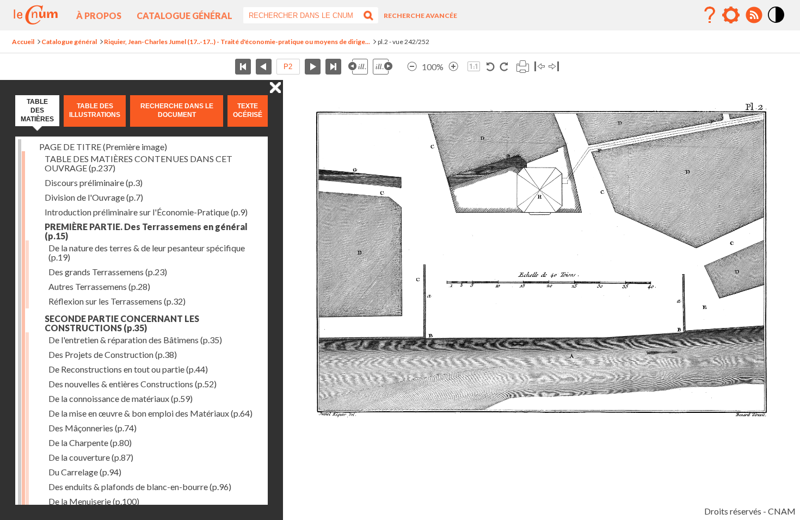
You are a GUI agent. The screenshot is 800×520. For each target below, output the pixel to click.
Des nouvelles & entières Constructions (132, 384)
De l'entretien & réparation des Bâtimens (135, 340)
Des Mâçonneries (92, 428)
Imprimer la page (522, 67)
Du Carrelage (84, 472)
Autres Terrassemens (99, 286)
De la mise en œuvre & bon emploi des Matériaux (150, 413)
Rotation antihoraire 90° (491, 67)
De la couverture (90, 457)
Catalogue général (184, 15)
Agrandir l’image (453, 67)
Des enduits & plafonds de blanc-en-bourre (139, 486)
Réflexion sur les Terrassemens (117, 301)
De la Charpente (90, 442)
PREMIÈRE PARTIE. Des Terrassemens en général (146, 231)
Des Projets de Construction (112, 354)
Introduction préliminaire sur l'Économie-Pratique (146, 212)
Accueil (23, 42)
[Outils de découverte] (731, 15)
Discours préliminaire (94, 182)
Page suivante (313, 67)
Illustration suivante (382, 67)
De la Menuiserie (93, 501)
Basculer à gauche (539, 67)
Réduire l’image (412, 67)
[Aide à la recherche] (710, 15)
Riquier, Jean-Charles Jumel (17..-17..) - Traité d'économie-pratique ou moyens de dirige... (237, 42)
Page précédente (264, 67)
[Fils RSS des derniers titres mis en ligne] (753, 15)
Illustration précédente (358, 67)
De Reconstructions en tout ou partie (128, 369)
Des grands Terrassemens (107, 272)
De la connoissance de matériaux (120, 398)
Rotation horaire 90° (504, 67)
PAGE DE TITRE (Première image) (103, 146)
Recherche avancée (420, 15)
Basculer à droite (554, 67)
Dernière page (333, 67)
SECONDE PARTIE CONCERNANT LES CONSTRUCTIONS (122, 323)
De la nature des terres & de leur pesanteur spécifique (146, 252)
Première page (243, 67)
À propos (98, 15)
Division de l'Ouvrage (94, 197)
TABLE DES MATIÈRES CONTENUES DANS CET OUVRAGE (138, 163)
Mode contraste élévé (776, 23)
